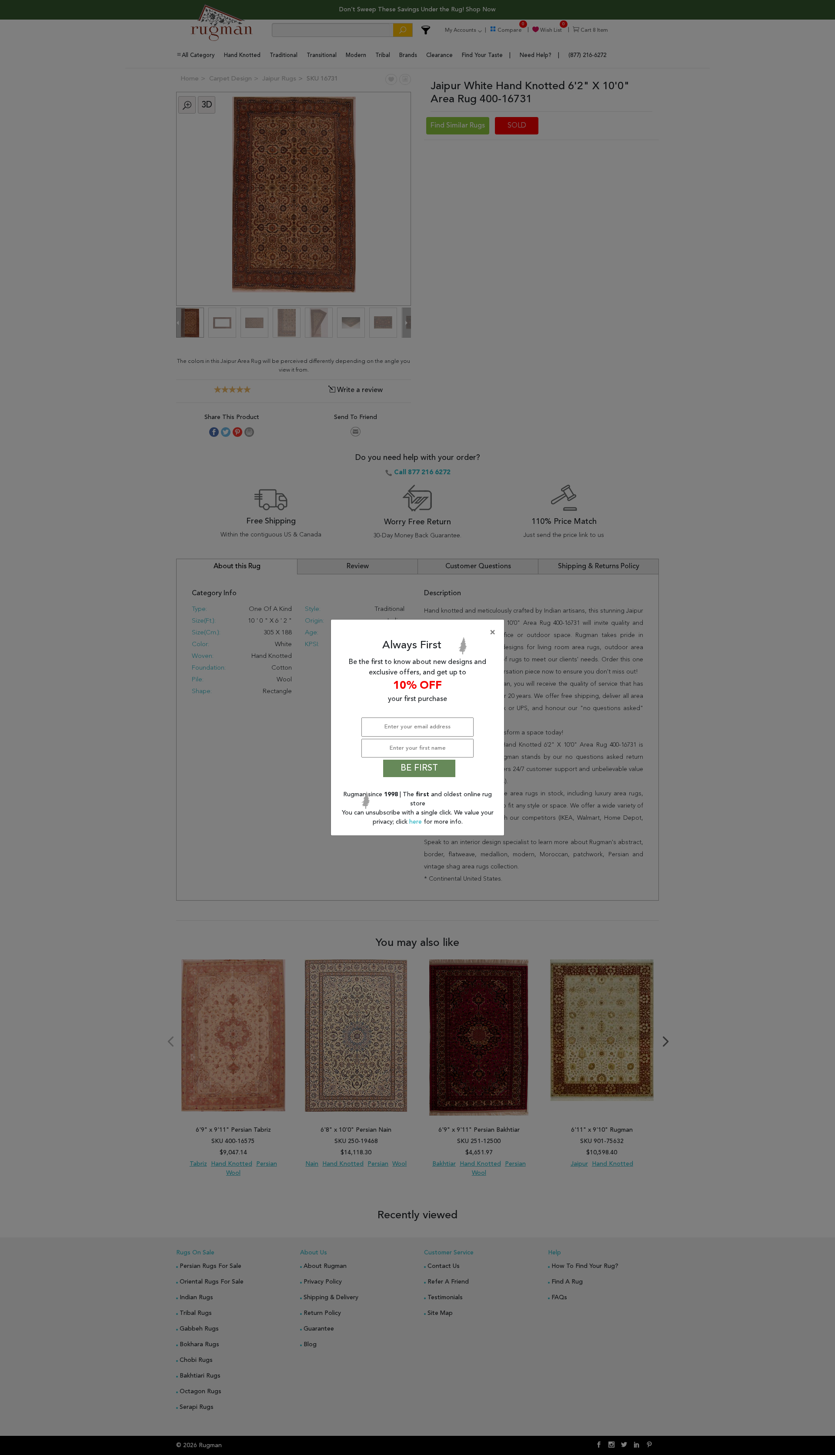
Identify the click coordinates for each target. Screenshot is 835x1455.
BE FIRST (419, 768)
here (416, 822)
